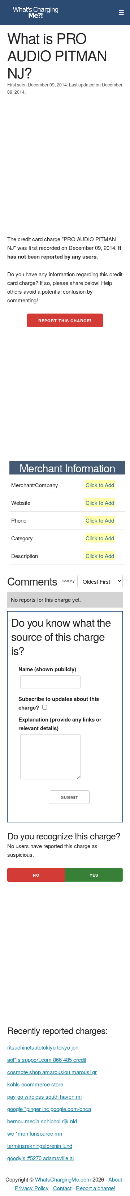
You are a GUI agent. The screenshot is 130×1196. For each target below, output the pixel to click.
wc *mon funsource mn (34, 1133)
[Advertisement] (65, 170)
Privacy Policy (32, 1188)
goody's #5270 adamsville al (40, 1158)
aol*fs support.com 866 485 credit (46, 1059)
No (36, 875)
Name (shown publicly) (47, 669)
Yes (94, 875)
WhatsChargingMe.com (63, 1179)
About (115, 1179)
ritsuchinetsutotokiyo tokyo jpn (42, 1047)
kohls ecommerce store (35, 1084)
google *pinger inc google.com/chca (49, 1108)
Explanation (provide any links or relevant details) (59, 723)
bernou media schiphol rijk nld (42, 1121)
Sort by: (68, 581)
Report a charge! (95, 1188)
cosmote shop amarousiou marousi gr (52, 1072)
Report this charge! (65, 320)
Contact (62, 1188)
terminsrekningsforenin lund (39, 1145)
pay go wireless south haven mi (44, 1096)
